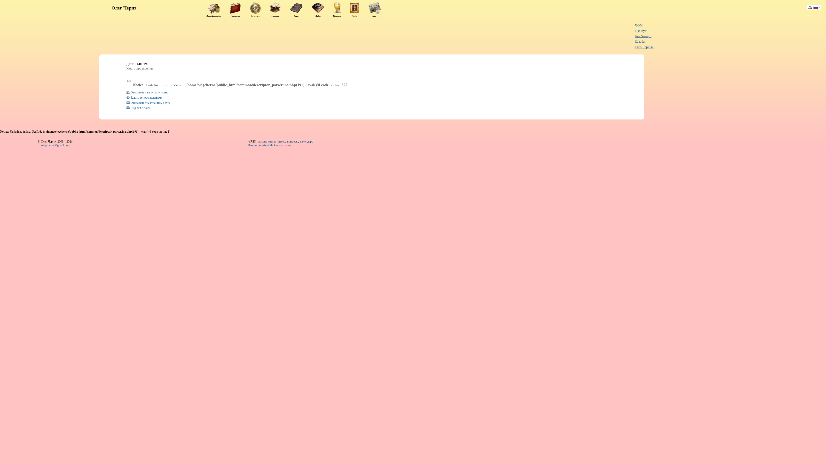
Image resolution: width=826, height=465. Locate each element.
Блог (374, 16)
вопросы (292, 141)
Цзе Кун (641, 31)
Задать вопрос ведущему (146, 97)
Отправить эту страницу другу (150, 103)
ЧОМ (639, 25)
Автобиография (213, 16)
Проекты (235, 16)
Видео (318, 16)
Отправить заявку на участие (149, 92)
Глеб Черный (644, 47)
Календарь (255, 16)
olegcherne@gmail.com (55, 145)
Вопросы (337, 16)
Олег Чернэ (123, 7)
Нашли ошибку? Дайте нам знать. (270, 145)
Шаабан (640, 41)
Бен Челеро (643, 36)
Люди (354, 16)
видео (281, 141)
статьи (262, 141)
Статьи (275, 16)
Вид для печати (141, 108)
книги (272, 141)
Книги (296, 16)
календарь (306, 141)
